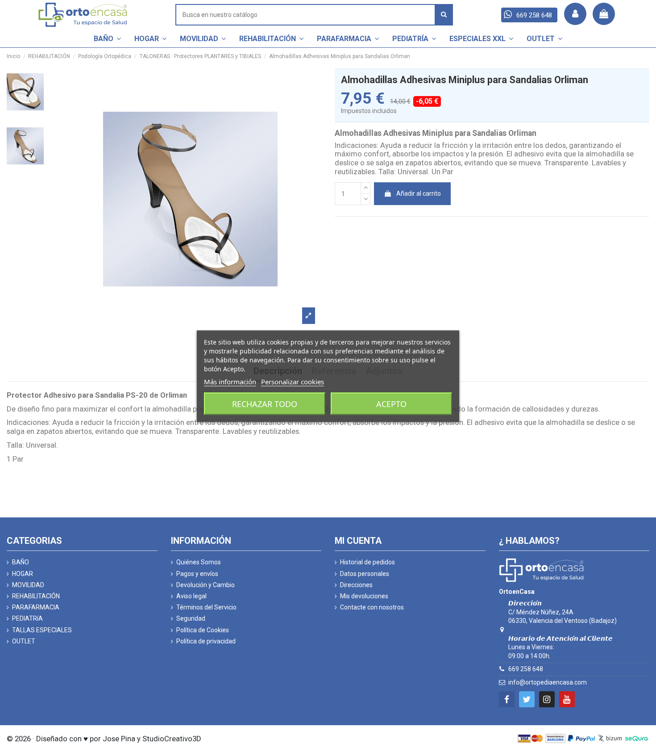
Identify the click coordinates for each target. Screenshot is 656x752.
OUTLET (23, 641)
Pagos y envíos (197, 573)
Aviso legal (191, 596)
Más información (230, 381)
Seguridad (190, 618)
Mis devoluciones (364, 596)
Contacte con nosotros (372, 607)
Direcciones (356, 584)
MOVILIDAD (28, 584)
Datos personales (364, 573)
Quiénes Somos (198, 562)
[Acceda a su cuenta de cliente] (575, 14)
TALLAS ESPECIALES (42, 630)
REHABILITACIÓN (36, 596)
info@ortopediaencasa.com (547, 682)
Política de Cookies (202, 630)
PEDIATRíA (27, 618)
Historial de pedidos (367, 562)
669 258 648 (525, 668)
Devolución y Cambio (205, 584)
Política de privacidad (206, 641)
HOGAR (22, 573)
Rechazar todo (264, 403)
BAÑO (20, 562)
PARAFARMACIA (35, 607)
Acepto (391, 403)
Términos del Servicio (206, 607)
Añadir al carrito (418, 193)
